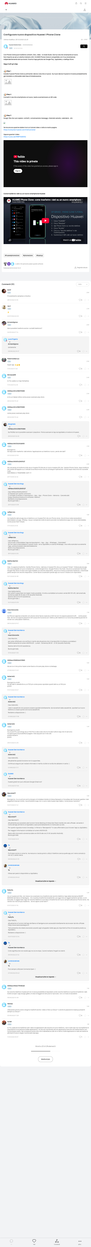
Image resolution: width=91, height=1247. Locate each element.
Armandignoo (12, 322)
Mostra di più (45, 1059)
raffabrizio (11, 512)
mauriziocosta (12, 610)
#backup (39, 255)
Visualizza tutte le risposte (44, 881)
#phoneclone (28, 255)
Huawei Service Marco (16, 630)
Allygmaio (12, 424)
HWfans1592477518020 (16, 986)
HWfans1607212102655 (16, 443)
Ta (9, 845)
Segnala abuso (82, 267)
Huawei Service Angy (16, 484)
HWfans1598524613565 (16, 660)
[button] (76, 3)
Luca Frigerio (13, 339)
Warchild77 (11, 793)
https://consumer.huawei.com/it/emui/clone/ (20, 130)
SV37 (9, 290)
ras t (9, 306)
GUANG (10, 774)
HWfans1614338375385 (16, 391)
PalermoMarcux (13, 359)
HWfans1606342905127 (16, 461)
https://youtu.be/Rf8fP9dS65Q (15, 137)
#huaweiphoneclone (12, 255)
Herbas (10, 1004)
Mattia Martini (12, 561)
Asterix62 (11, 676)
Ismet (9, 1022)
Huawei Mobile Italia (15, 45)
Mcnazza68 (11, 375)
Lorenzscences (13, 865)
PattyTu (10, 890)
